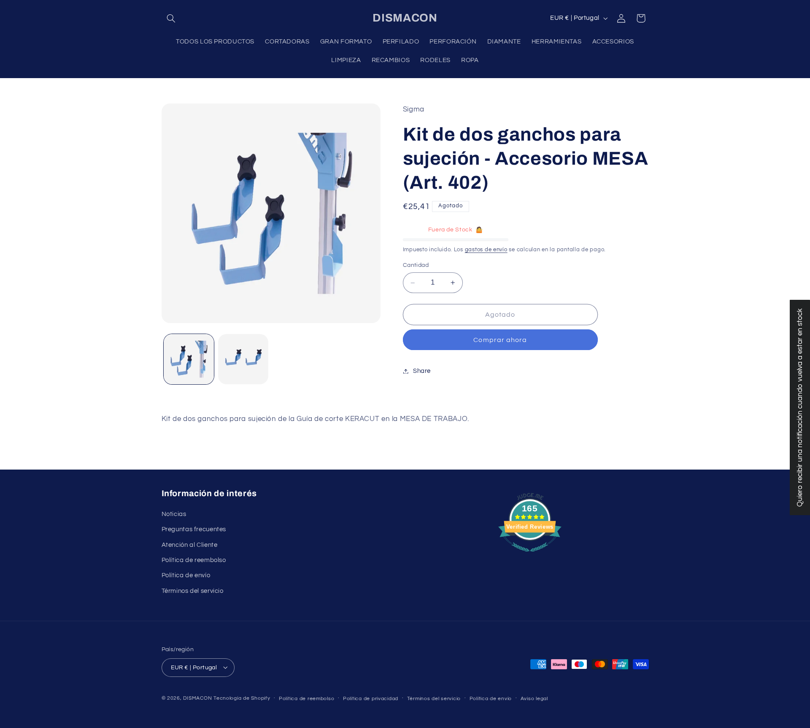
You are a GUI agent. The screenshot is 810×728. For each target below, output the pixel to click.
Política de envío (186, 575)
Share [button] (422, 371)
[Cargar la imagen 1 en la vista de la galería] (189, 359)
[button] (171, 18)
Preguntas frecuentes (194, 529)
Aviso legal (534, 698)
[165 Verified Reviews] (530, 556)
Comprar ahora (500, 340)
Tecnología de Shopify (241, 697)
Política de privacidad (370, 698)
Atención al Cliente (190, 544)
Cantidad (416, 266)
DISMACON (197, 697)
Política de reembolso (194, 560)
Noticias (174, 514)
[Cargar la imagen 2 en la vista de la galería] (243, 359)
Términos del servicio (193, 590)
